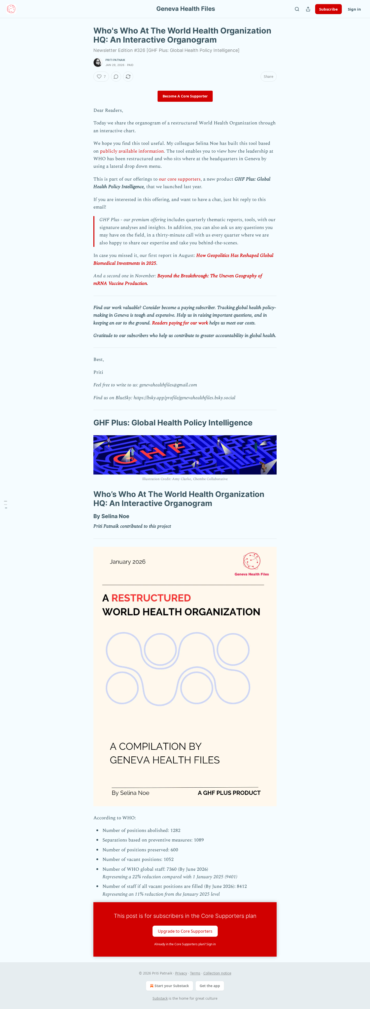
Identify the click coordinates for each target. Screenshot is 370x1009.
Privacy (181, 973)
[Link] (86, 423)
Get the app (210, 985)
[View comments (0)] (116, 77)
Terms (195, 973)
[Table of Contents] (5, 504)
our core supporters (180, 179)
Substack (160, 998)
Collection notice (217, 973)
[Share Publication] (308, 9)
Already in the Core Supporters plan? (185, 944)
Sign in (354, 9)
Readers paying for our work (180, 323)
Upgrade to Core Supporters (185, 931)
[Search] (297, 9)
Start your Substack (172, 985)
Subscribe (328, 9)
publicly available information (132, 151)
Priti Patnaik (115, 60)
